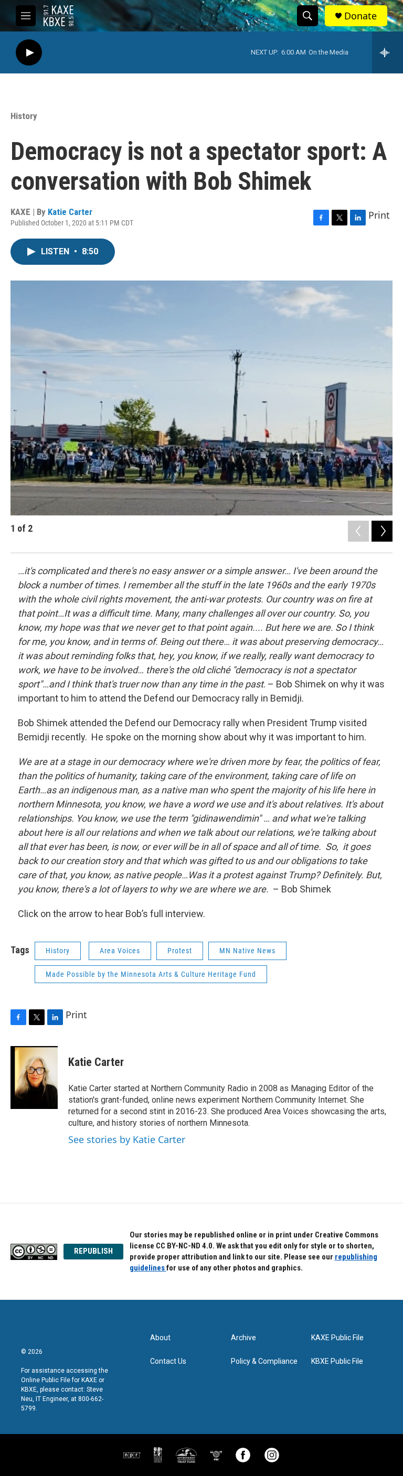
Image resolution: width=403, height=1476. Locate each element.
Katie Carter (70, 212)
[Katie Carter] (34, 1077)
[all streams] (387, 52)
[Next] (382, 531)
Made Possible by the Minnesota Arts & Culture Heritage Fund (151, 974)
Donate (360, 15)
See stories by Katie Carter (126, 1139)
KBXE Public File (337, 1361)
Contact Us (168, 1361)
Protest (179, 950)
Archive (243, 1338)
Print (379, 215)
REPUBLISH (93, 1251)
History (23, 116)
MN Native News (247, 950)
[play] (28, 53)
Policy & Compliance (264, 1361)
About (160, 1338)
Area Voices (120, 950)
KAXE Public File (337, 1338)
